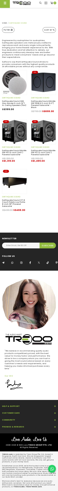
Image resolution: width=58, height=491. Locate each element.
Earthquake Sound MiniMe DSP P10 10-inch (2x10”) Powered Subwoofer (14, 152)
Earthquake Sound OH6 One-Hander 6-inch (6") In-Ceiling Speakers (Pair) (14, 103)
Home (4, 23)
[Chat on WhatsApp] (52, 469)
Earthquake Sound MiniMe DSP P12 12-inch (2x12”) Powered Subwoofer (43, 152)
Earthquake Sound (11, 98)
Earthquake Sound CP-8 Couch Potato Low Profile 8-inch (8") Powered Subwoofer (13, 203)
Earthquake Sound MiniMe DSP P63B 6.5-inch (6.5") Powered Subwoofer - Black (43, 104)
